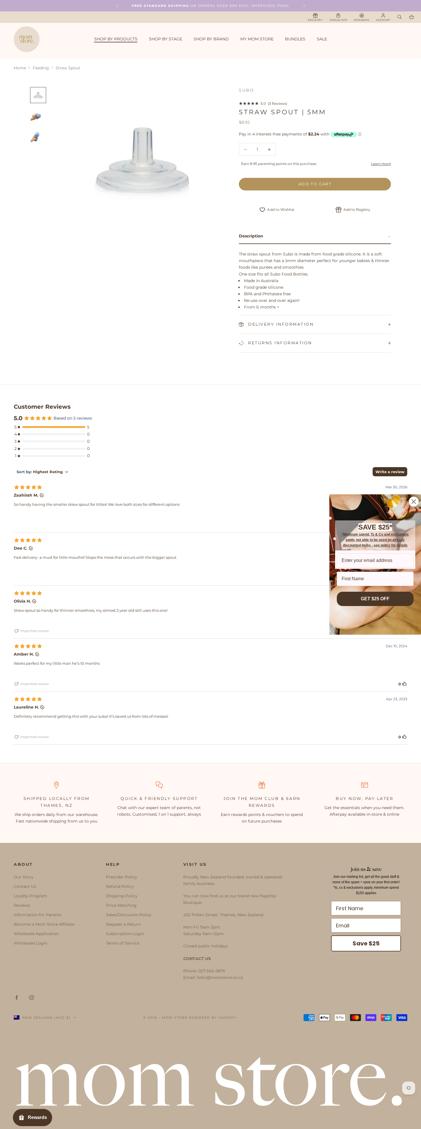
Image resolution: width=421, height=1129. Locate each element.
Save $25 (366, 943)
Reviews (22, 905)
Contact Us (25, 886)
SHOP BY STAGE (165, 39)
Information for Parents (37, 914)
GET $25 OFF (375, 598)
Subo (246, 90)
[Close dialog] (414, 502)
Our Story (24, 877)
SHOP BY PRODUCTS (115, 39)
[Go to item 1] (38, 95)
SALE (322, 39)
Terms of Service (122, 943)
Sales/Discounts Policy (129, 914)
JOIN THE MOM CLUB (251, 798)
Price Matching (121, 905)
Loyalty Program (30, 895)
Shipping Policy (121, 895)
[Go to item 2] (38, 116)
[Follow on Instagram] (31, 997)
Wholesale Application (36, 933)
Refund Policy (120, 886)
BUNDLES (295, 39)
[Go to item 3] (38, 136)
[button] (315, 236)
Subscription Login (125, 933)
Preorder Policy (121, 877)
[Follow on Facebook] (16, 997)
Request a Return (123, 924)
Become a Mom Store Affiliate (44, 924)
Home (20, 67)
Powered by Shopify (213, 1018)
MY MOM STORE (257, 39)
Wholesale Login (30, 943)
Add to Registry (356, 209)
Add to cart (314, 184)
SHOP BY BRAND (211, 39)
